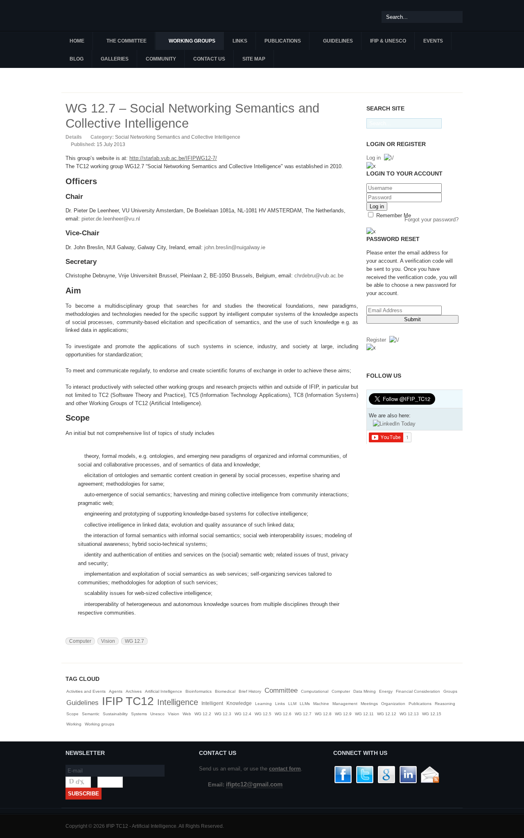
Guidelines (82, 703)
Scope (72, 714)
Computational (314, 691)
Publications (420, 703)
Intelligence (177, 702)
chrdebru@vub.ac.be (318, 276)
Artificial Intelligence (163, 691)
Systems (139, 714)
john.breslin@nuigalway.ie (234, 247)
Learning (263, 703)
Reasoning (445, 703)
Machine (321, 703)
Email (354, 136)
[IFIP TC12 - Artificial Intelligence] (111, 15)
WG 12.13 (409, 714)
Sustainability (115, 714)
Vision (108, 641)
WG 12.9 (343, 714)
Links (280, 703)
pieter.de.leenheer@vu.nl (110, 219)
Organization (393, 703)
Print (344, 136)
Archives (134, 691)
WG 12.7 (134, 641)
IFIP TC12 (128, 701)
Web (187, 714)
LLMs (305, 703)
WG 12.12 (386, 714)
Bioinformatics (198, 691)
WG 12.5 (263, 714)
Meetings (369, 703)
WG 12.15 (431, 714)
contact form (285, 769)
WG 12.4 (243, 714)
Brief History (250, 691)
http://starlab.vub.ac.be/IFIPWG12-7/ (173, 158)
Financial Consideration (418, 691)
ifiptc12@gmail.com (254, 784)
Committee (281, 690)
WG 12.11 (364, 714)
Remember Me (393, 215)
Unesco (157, 714)
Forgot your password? (431, 219)
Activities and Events (86, 691)
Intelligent (212, 703)
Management (344, 703)
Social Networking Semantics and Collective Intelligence (177, 137)
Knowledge (239, 703)
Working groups (99, 724)
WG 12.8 (323, 714)
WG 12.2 (202, 714)
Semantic (90, 714)
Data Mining (364, 691)
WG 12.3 (223, 714)
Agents (115, 691)
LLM (292, 703)
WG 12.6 (283, 714)
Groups (450, 691)
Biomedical (225, 691)
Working (73, 724)
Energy (386, 691)
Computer (80, 641)
